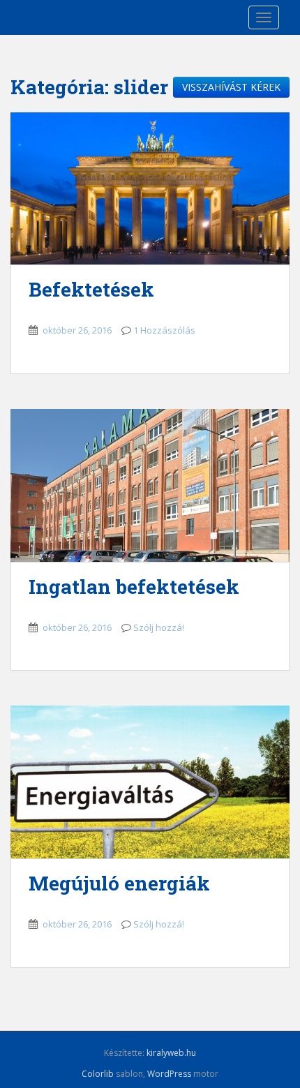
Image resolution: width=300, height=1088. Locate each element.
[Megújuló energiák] (150, 782)
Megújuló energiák (119, 883)
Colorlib (98, 1074)
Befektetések (91, 289)
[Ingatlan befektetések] (150, 485)
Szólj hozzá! (158, 627)
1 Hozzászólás (164, 330)
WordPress (169, 1074)
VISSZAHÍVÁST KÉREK (231, 87)
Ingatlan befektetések (134, 586)
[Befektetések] (150, 188)
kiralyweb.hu (171, 1053)
